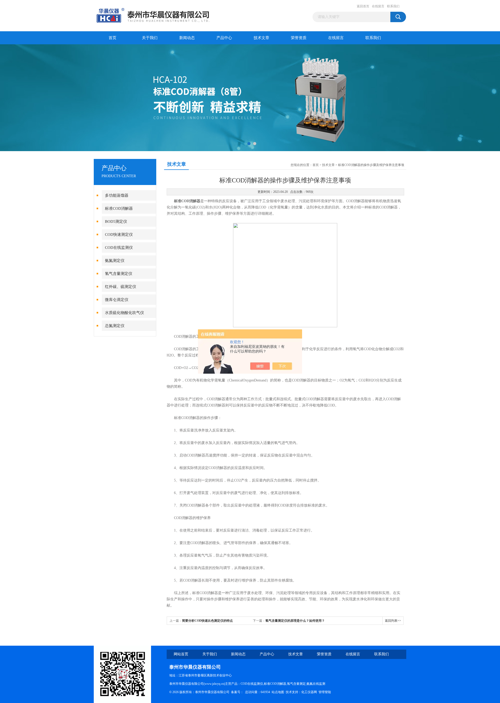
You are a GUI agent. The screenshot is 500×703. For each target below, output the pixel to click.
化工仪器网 (309, 692)
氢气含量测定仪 (118, 274)
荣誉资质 (299, 38)
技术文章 (261, 38)
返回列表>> (393, 620)
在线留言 (378, 6)
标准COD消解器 (119, 208)
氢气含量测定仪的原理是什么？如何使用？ (295, 620)
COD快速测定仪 (119, 234)
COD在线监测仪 (119, 247)
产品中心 (224, 38)
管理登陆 (324, 692)
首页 (112, 38)
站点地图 (278, 692)
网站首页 (181, 654)
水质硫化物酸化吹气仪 (124, 313)
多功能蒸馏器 (116, 195)
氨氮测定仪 (114, 260)
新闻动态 (187, 38)
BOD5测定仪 (116, 221)
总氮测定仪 (114, 326)
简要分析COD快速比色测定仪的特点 (207, 620)
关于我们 (150, 38)
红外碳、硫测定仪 (120, 287)
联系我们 (393, 6)
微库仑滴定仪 (116, 300)
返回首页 (363, 6)
